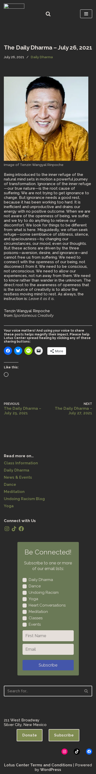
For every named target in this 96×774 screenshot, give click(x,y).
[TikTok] (14, 529)
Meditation (14, 491)
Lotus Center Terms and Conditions (38, 765)
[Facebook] (21, 529)
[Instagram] (7, 529)
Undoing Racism (44, 592)
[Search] (48, 13)
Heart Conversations (47, 605)
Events (35, 624)
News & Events (18, 477)
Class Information (21, 463)
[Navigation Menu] (86, 13)
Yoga (9, 506)
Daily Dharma (42, 57)
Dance (10, 484)
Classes (35, 618)
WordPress (50, 769)
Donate (29, 735)
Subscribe (48, 665)
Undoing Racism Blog (24, 499)
